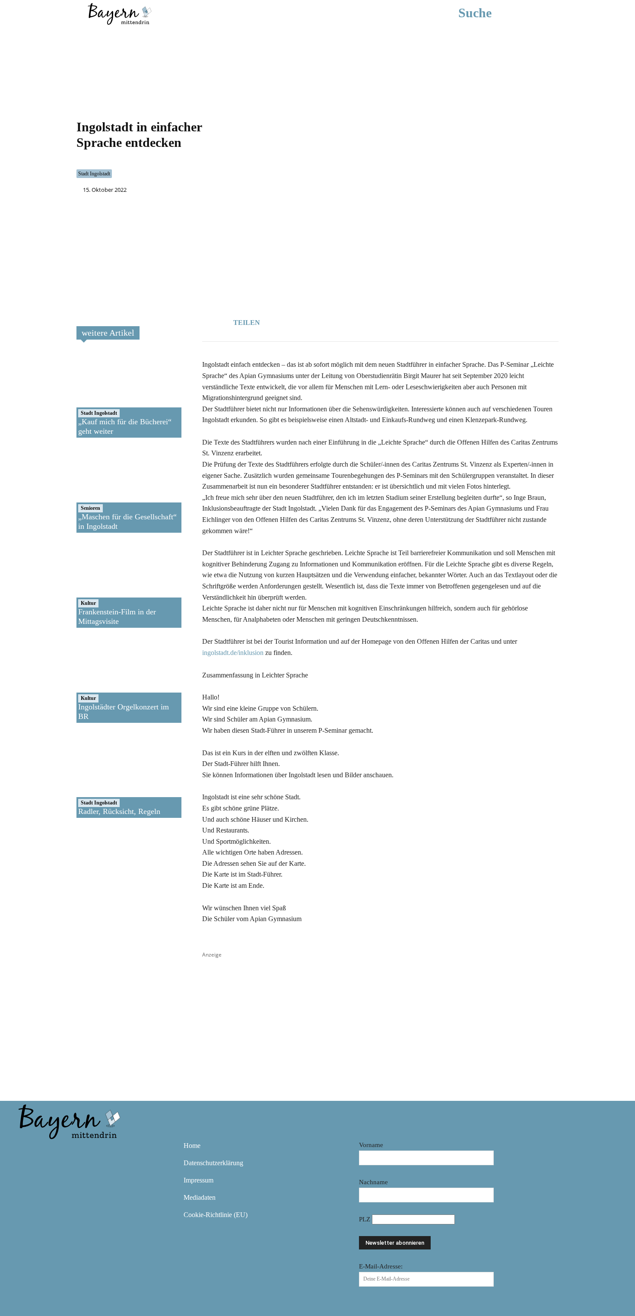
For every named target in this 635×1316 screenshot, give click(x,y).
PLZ (365, 1219)
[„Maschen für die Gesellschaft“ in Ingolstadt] (107, 489)
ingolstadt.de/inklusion (233, 652)
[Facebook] (299, 321)
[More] (360, 321)
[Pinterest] (77, 1151)
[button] (488, 13)
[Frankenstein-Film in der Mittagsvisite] (107, 584)
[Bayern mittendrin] (119, 13)
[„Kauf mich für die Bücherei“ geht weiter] (107, 394)
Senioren (90, 508)
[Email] (339, 321)
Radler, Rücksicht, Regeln (119, 811)
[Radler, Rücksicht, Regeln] (107, 774)
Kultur (88, 603)
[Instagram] (52, 1151)
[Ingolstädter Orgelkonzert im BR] (107, 679)
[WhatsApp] (319, 321)
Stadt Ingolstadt (94, 174)
